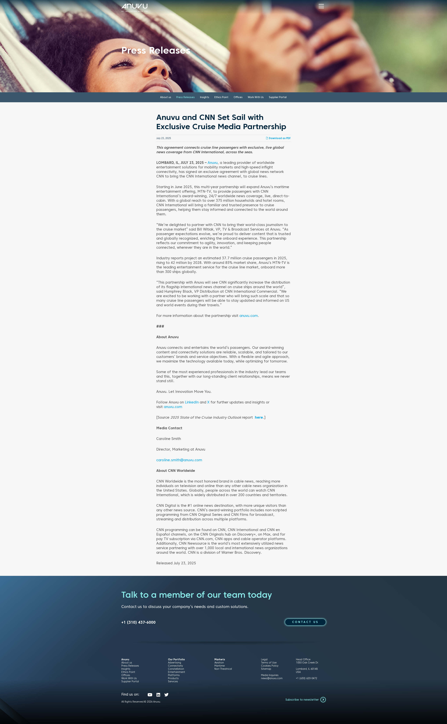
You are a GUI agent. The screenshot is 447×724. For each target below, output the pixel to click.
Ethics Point (221, 97)
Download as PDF (279, 138)
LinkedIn (192, 402)
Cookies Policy (269, 665)
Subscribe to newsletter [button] (302, 699)
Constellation (176, 668)
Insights (204, 97)
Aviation (219, 662)
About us (165, 97)
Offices (238, 97)
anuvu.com (248, 316)
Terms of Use (269, 662)
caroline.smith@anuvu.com (179, 460)
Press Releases (185, 97)
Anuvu (213, 163)
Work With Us (256, 97)
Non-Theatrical (223, 668)
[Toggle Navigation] (321, 6)
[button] (321, 6)
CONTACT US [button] (305, 622)
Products (173, 678)
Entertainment (176, 672)
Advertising (174, 662)
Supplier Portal (278, 97)
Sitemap (266, 668)
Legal (264, 659)
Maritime (219, 665)
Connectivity (175, 665)
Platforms (174, 675)
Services (173, 681)
